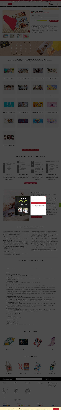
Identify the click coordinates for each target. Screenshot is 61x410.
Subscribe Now (38, 203)
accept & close (56, 408)
